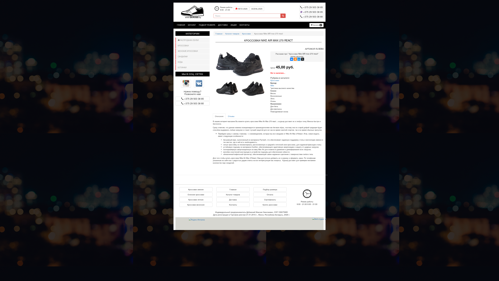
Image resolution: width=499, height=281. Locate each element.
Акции (234, 25)
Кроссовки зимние (196, 189)
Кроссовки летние (195, 199)
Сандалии (183, 57)
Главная (181, 25)
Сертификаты (270, 199)
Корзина (316, 25)
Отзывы (231, 116)
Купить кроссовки (270, 204)
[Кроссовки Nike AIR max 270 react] (240, 63)
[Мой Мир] (298, 59)
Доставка (223, 25)
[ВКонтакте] (291, 59)
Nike (272, 85)
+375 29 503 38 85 (313, 7)
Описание (219, 116)
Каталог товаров (232, 33)
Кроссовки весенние (196, 204)
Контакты (244, 25)
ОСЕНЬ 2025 (256, 8)
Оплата (270, 194)
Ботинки (182, 67)
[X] (302, 59)
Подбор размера (207, 25)
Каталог (192, 25)
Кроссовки (183, 46)
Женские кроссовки (188, 51)
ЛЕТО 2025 (242, 8)
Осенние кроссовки (196, 194)
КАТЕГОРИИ (192, 33)
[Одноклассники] (295, 59)
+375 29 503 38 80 (313, 16)
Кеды (180, 62)
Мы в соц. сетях (192, 74)
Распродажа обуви (189, 40)
